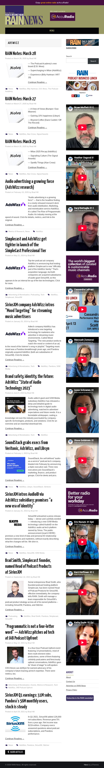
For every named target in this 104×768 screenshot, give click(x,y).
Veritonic (47, 487)
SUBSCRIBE (71, 48)
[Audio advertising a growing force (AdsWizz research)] (15, 204)
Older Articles (16, 752)
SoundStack (38, 487)
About (68, 677)
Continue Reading (37, 82)
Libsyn (29, 487)
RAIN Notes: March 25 (20, 141)
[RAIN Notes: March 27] (15, 116)
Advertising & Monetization (19, 295)
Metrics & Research (16, 231)
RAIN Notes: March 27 (20, 99)
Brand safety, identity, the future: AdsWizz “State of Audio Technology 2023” (29, 382)
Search (69, 56)
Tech (42, 295)
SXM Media (40, 553)
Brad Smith (36, 616)
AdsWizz (22, 89)
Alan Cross (31, 134)
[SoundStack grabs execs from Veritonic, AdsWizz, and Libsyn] (15, 465)
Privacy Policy (71, 690)
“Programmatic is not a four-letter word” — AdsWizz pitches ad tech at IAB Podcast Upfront (29, 632)
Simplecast (9, 297)
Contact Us (70, 681)
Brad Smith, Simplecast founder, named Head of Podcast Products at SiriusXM (28, 566)
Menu (52, 31)
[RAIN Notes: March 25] (15, 158)
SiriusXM (18, 297)
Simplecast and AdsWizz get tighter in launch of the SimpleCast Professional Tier (26, 245)
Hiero (86, 765)
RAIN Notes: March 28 (20, 53)
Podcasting (35, 295)
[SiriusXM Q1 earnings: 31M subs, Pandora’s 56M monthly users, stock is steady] (15, 723)
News (10, 89)
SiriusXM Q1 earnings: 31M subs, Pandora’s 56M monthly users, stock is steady (28, 701)
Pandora (52, 366)
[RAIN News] (52, 15)
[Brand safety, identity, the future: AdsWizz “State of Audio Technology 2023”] (15, 405)
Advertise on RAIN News (76, 686)
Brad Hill (32, 58)
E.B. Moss (43, 89)
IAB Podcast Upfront (24, 688)
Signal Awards (42, 134)
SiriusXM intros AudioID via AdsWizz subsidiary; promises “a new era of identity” (28, 500)
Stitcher (46, 745)
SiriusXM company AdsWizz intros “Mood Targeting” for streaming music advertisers (29, 311)
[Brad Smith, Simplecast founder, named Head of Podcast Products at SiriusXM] (15, 589)
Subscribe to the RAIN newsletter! (80, 698)
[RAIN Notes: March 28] (15, 70)
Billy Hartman (32, 89)
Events (33, 685)
